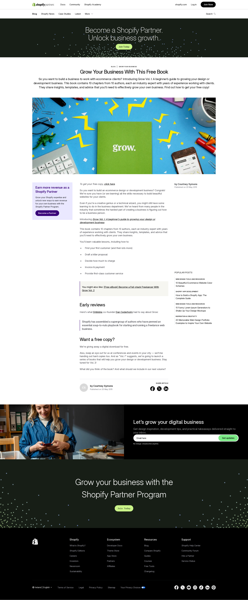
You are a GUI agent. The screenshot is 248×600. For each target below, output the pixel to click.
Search (209, 14)
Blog (34, 14)
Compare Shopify (152, 550)
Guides (147, 556)
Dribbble (97, 312)
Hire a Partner (187, 556)
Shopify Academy (92, 4)
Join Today (124, 46)
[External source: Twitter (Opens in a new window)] (159, 388)
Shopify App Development (187, 292)
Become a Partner (47, 213)
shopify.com (181, 4)
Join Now (208, 4)
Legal (81, 587)
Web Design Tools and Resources (190, 279)
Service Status (188, 561)
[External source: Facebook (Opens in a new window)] (152, 388)
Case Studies (65, 14)
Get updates (228, 438)
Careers (73, 556)
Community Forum (190, 550)
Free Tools (149, 566)
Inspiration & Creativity (186, 316)
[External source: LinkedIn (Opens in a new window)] (166, 388)
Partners (111, 561)
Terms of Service (65, 587)
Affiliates (111, 566)
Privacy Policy (96, 587)
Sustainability (76, 571)
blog (113, 67)
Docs (62, 4)
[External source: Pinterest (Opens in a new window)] (214, 587)
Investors (74, 561)
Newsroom (75, 566)
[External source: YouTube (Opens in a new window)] (189, 587)
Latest (78, 14)
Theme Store (113, 550)
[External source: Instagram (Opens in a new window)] (195, 587)
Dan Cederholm (124, 312)
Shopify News (47, 14)
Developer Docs (114, 545)
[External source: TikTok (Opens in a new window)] (201, 587)
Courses (148, 561)
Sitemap (111, 587)
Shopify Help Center (190, 545)
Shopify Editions (77, 550)
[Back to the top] (35, 541)
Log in (194, 4)
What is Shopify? (78, 545)
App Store (112, 556)
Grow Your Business (128, 67)
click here (109, 184)
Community (74, 4)
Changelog (149, 571)
